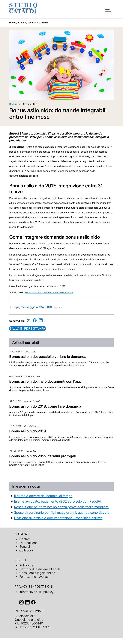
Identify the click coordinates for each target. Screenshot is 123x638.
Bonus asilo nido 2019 (27, 431)
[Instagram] (21, 602)
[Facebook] (35, 320)
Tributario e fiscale (38, 22)
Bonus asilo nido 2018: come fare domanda (49, 292)
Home (12, 22)
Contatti (24, 539)
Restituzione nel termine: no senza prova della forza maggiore (61, 507)
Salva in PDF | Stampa (27, 328)
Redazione (15, 104)
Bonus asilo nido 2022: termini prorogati (42, 456)
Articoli (22, 22)
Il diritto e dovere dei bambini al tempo (43, 496)
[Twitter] (29, 320)
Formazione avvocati (34, 576)
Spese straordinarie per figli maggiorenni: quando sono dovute (61, 512)
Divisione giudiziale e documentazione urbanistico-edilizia (58, 518)
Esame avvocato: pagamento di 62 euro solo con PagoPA (57, 501)
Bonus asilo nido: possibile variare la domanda (47, 356)
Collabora (26, 550)
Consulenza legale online (37, 573)
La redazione (28, 543)
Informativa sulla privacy (36, 592)
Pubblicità (26, 565)
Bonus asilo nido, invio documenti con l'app (45, 381)
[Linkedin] (41, 320)
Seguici (24, 546)
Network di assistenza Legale (40, 569)
